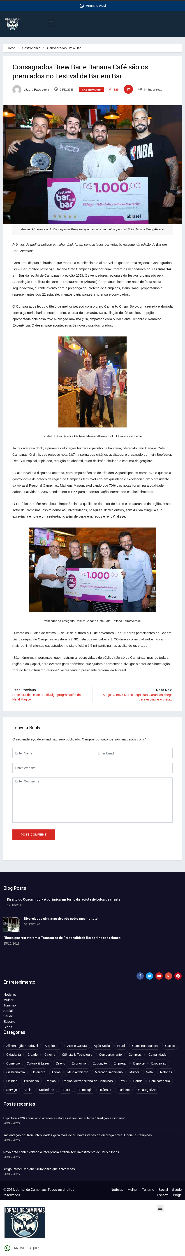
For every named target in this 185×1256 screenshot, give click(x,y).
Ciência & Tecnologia (77, 1054)
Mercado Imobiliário (109, 1072)
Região (51, 1081)
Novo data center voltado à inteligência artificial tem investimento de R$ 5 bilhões (61, 1152)
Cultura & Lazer (38, 1063)
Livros (56, 1072)
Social (8, 1011)
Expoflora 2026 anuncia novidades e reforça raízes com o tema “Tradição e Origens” (64, 1118)
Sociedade (46, 1090)
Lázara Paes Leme (36, 89)
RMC (123, 1081)
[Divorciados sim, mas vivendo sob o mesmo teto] (11, 924)
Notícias (9, 994)
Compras (135, 1054)
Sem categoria (159, 1081)
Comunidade (157, 1054)
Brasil (121, 1046)
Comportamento (110, 1054)
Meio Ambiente (77, 1072)
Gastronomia (31, 48)
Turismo (9, 1005)
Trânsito (105, 1090)
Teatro (65, 1090)
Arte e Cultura (77, 1046)
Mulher (8, 1000)
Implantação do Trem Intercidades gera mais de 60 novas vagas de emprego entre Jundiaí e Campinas (77, 1135)
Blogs (7, 1027)
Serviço (11, 1090)
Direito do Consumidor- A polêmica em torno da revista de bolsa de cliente (63, 899)
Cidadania (13, 1054)
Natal (149, 1072)
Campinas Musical (145, 1046)
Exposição (158, 1063)
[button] (51, 23)
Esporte (9, 1021)
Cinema (49, 1054)
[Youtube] (159, 976)
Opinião (11, 1081)
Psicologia (31, 1081)
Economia (79, 1063)
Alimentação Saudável (22, 1046)
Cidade (33, 1054)
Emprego (120, 1063)
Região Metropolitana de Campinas (87, 1081)
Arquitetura (52, 1046)
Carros (170, 1046)
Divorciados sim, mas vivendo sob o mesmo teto (61, 918)
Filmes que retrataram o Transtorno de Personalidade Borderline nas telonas (61, 938)
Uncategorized (146, 1090)
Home (11, 48)
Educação (100, 1063)
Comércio (13, 1063)
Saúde (8, 1016)
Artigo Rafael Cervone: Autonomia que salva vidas (39, 1169)
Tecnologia (84, 1090)
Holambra (38, 1072)
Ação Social (102, 1046)
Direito (60, 1063)
